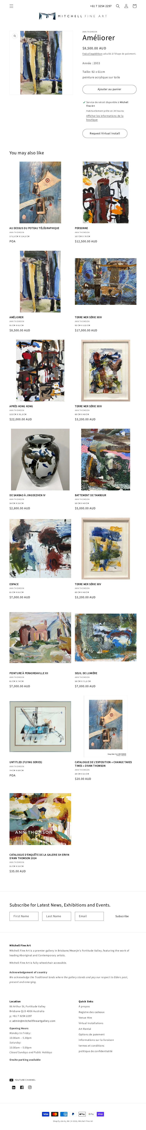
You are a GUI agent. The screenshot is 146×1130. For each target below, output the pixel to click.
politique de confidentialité (96, 1051)
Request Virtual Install (105, 133)
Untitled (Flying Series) (26, 762)
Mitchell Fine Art (85, 1121)
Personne (81, 228)
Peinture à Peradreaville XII (29, 673)
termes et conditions (91, 1046)
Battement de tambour (90, 495)
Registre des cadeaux (92, 1012)
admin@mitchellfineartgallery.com (34, 1021)
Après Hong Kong (21, 406)
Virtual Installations (91, 1023)
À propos (84, 1006)
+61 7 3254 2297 (101, 6)
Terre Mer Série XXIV (88, 317)
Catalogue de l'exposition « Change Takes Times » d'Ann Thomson (103, 764)
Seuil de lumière (86, 673)
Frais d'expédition (92, 53)
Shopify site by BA (61, 1121)
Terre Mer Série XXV (88, 584)
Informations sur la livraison (96, 1040)
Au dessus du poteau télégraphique (34, 228)
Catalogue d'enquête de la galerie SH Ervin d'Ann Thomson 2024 (39, 856)
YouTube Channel (25, 1080)
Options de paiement (92, 1034)
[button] (11, 6)
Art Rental (85, 1029)
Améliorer (16, 317)
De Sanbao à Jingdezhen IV (27, 495)
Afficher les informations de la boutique (105, 118)
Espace (14, 584)
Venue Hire (85, 1018)
